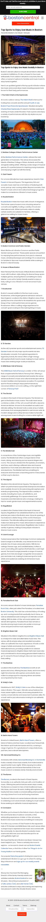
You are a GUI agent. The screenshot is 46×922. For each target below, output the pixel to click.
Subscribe (30, 909)
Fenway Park (13, 389)
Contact (16, 905)
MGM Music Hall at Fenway (14, 371)
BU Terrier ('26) (27, 884)
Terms (25, 905)
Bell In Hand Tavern (27, 740)
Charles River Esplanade (10, 109)
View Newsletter (23, 23)
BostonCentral (20, 878)
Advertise (22, 914)
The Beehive (25, 668)
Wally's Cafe (20, 687)
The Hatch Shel (26, 100)
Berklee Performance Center (17, 157)
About (8, 905)
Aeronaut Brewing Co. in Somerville (31, 760)
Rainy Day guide (17, 856)
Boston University (7, 611)
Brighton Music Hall (36, 636)
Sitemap (33, 905)
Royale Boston (6, 202)
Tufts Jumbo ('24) (9, 884)
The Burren (5, 779)
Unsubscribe (13, 909)
